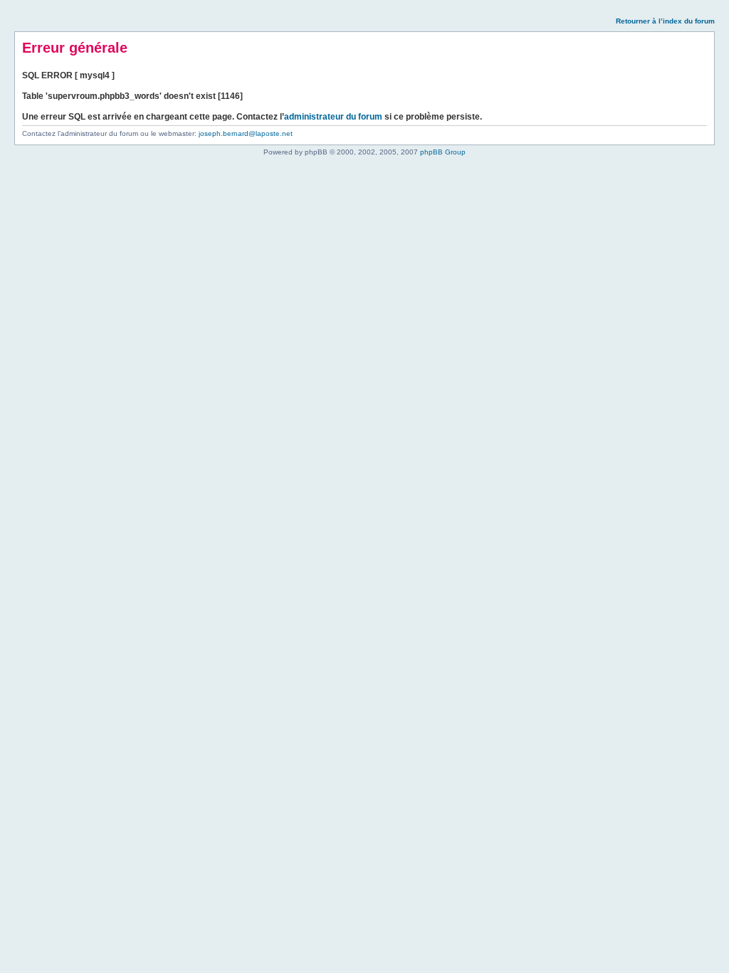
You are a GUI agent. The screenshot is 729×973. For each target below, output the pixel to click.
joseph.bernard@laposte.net (246, 133)
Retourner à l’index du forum (665, 21)
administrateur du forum (333, 117)
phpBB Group (443, 152)
